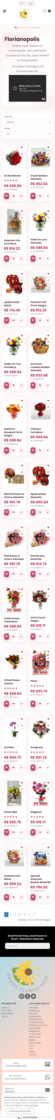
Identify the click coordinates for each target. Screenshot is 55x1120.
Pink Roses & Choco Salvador (14, 557)
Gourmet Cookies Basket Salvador (40, 367)
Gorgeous (36, 747)
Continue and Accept (20, 1111)
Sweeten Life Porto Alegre (38, 303)
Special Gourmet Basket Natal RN (40, 879)
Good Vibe (10, 812)
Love (31, 1049)
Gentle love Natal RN (37, 557)
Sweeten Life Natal (12, 877)
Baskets (32, 1040)
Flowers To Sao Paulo (38, 1025)
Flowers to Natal (36, 1022)
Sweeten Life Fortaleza (12, 242)
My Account (6, 1010)
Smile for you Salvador (38, 241)
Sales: (16, 1064)
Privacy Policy (32, 1105)
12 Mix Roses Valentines (11, 620)
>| (34, 914)
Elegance (36, 812)
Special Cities (23, 27)
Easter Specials (35, 1019)
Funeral (32, 1052)
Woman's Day (34, 1031)
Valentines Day (35, 1016)
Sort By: (8, 117)
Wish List (5, 1016)
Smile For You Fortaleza (12, 365)
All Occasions (35, 1034)
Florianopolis (35, 27)
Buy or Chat (15, 1077)
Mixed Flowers (35, 1043)
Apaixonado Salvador (38, 495)
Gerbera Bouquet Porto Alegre (13, 432)
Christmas (33, 1008)
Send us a (10, 1090)
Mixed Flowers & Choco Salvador (14, 495)
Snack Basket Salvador (39, 177)
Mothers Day (34, 1010)
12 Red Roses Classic (12, 681)
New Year (33, 1013)
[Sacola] (50, 11)
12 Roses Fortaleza (36, 430)
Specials (32, 1055)
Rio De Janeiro (35, 1028)
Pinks (33, 681)
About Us (5, 1008)
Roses (31, 1046)
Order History (7, 1013)
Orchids (9, 747)
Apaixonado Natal (12, 303)
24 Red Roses (12, 175)
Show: (7, 128)
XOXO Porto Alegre (37, 619)
